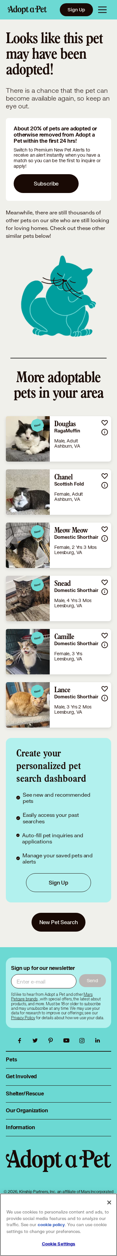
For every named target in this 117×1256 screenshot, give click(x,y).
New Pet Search (58, 922)
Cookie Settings (58, 1244)
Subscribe (46, 183)
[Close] (109, 1202)
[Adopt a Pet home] (27, 10)
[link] (58, 439)
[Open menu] (102, 10)
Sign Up (76, 9)
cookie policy (51, 1224)
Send (92, 980)
